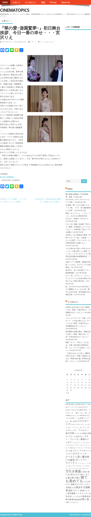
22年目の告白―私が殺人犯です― (76, 404)
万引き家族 (73, 471)
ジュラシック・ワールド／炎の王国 (77, 430)
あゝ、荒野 (75, 413)
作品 (43, 2)
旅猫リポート (74, 490)
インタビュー (30, 2)
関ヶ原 (85, 499)
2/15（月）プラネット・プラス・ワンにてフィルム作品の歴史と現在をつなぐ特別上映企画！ (78, 278)
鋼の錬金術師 (77, 499)
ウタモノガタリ (76, 424)
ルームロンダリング (82, 469)
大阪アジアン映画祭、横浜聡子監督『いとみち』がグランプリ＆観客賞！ (78, 264)
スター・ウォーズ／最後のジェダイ (77, 439)
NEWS (5, 2)
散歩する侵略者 (78, 489)
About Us (65, 2)
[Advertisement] (78, 102)
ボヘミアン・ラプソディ (78, 461)
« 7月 (67, 393)
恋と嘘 (73, 487)
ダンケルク (70, 445)
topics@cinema (7, 42)
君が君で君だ (74, 477)
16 (67, 385)
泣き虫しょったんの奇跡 (76, 496)
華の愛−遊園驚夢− (7, 177)
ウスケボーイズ (77, 422)
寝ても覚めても (77, 479)
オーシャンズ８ (85, 424)
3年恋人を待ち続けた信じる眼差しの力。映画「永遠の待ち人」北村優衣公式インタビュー (78, 310)
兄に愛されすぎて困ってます (78, 474)
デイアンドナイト (79, 445)
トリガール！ (80, 448)
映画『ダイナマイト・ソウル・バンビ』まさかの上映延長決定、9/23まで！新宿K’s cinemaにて (78, 216)
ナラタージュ (85, 450)
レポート (16, 2)
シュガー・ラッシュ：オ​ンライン (76, 427)
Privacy (53, 2)
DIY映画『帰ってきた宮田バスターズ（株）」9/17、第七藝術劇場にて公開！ (78, 207)
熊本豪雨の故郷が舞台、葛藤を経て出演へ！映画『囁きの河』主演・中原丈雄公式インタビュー (78, 334)
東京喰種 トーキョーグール (79, 493)
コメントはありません (47, 42)
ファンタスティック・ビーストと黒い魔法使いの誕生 (77, 456)
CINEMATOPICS (14, 10)
